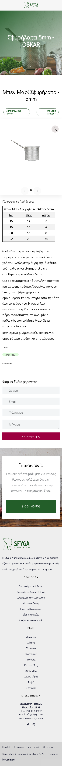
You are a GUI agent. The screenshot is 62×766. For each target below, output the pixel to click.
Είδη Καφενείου (31, 614)
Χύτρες (31, 642)
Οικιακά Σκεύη (31, 603)
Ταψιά (31, 682)
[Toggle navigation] (52, 5)
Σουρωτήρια (31, 676)
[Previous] (25, 191)
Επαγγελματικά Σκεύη (31, 586)
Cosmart (10, 759)
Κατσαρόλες (31, 665)
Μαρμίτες (31, 636)
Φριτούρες (31, 653)
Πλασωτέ (31, 648)
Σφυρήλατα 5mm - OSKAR (31, 591)
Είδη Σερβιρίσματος (31, 608)
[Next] (37, 191)
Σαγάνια (31, 687)
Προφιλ (6, 747)
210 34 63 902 (34, 711)
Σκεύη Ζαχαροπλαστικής (31, 597)
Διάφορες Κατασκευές (31, 620)
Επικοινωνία (33, 747)
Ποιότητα (18, 747)
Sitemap (48, 747)
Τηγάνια (31, 659)
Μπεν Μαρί (31, 670)
